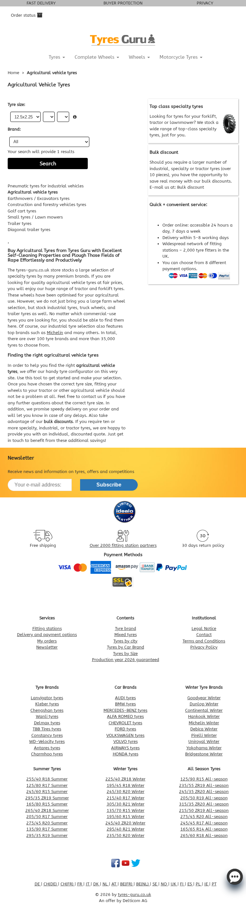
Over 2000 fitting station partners (123, 545)
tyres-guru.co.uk (32, 270)
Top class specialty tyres (176, 106)
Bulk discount (190, 187)
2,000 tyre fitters (200, 250)
